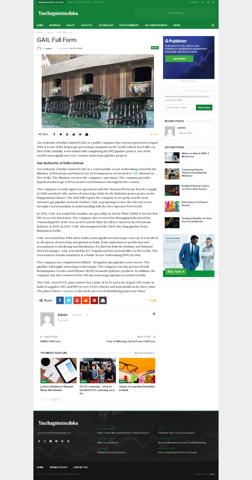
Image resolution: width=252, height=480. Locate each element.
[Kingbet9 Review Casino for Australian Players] (172, 190)
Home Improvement (106, 429)
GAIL (135, 173)
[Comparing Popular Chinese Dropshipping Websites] (172, 173)
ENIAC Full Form (50, 341)
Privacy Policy (83, 2)
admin (181, 127)
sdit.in (212, 474)
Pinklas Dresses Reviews (111, 452)
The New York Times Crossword (176, 432)
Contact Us (99, 2)
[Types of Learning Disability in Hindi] (137, 370)
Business (54, 25)
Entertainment (129, 25)
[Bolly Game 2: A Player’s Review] (172, 206)
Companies (102, 448)
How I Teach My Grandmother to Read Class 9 (123, 432)
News (177, 25)
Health (70, 25)
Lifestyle (86, 25)
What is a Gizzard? (108, 442)
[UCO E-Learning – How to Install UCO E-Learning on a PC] (98, 370)
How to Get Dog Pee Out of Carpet (177, 452)
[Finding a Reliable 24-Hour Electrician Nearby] (172, 222)
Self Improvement (156, 25)
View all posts (185, 133)
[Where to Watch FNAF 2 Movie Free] (172, 157)
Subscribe (204, 107)
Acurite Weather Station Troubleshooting (182, 442)
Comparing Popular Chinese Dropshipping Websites (194, 172)
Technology (105, 25)
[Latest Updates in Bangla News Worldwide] (58, 370)
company (67, 291)
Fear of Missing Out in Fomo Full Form (131, 341)
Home (70, 2)
